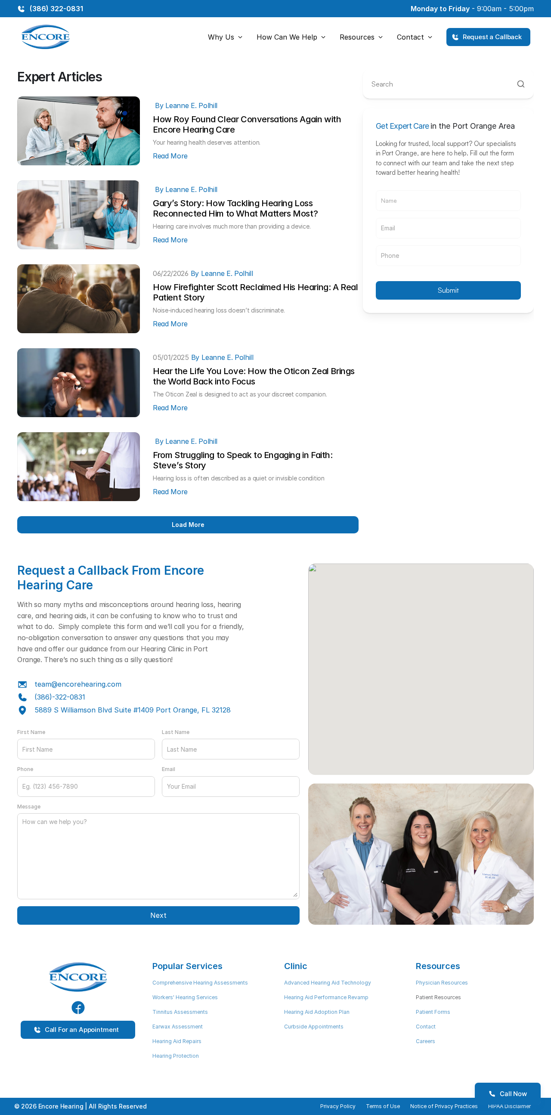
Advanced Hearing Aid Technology (327, 982)
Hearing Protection (175, 1056)
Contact (426, 1026)
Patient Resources (438, 997)
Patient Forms (433, 1012)
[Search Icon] (448, 84)
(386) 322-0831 (56, 8)
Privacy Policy (338, 1106)
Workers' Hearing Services (185, 997)
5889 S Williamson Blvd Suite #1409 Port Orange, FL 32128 (132, 710)
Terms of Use (383, 1106)
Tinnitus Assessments (180, 1012)
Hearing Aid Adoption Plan (317, 1012)
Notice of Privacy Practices (444, 1106)
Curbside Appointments (314, 1026)
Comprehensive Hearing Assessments (200, 982)
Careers (425, 1041)
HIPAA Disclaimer (509, 1106)
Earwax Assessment (177, 1026)
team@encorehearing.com (77, 684)
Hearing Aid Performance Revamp (326, 997)
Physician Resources (442, 982)
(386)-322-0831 (59, 697)
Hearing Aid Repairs (176, 1041)
